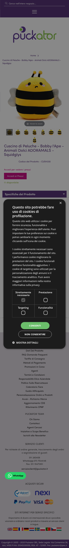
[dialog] (34, 274)
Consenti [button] (35, 325)
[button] (25, 342)
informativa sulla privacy (26, 284)
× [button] (60, 203)
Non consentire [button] (35, 334)
